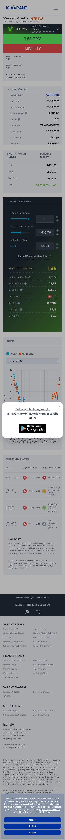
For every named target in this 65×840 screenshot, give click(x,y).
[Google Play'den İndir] (32, 428)
